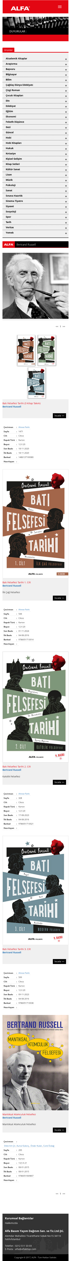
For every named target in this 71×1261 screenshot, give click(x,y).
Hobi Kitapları (13, 142)
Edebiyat (11, 106)
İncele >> (59, 415)
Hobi (8, 137)
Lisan (9, 174)
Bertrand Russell (11, 406)
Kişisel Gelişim (14, 158)
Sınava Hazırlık (14, 195)
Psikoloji (11, 185)
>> (64, 326)
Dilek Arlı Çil (10, 1145)
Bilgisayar (11, 74)
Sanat (9, 190)
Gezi (8, 127)
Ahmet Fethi (24, 427)
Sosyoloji (11, 211)
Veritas (10, 227)
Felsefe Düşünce (15, 121)
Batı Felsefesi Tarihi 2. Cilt (16, 766)
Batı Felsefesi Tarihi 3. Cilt (16, 949)
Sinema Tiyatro (14, 200)
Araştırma (11, 63)
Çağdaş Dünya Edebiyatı (19, 84)
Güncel (10, 132)
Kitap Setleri (13, 164)
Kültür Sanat (13, 169)
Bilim (9, 79)
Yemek (10, 232)
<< (57, 326)
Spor (8, 216)
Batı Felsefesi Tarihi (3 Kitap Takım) (21, 403)
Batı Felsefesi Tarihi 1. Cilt (16, 582)
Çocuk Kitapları (14, 95)
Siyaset (10, 206)
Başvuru (10, 69)
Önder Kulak (36, 1145)
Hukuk (10, 148)
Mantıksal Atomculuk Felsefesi (19, 1114)
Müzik (9, 179)
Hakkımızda (11, 1223)
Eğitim (9, 111)
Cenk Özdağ (49, 1145)
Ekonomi (11, 116)
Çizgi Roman (13, 90)
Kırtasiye (11, 153)
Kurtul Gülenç (23, 1145)
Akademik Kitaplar (16, 58)
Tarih (8, 222)
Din (8, 100)
